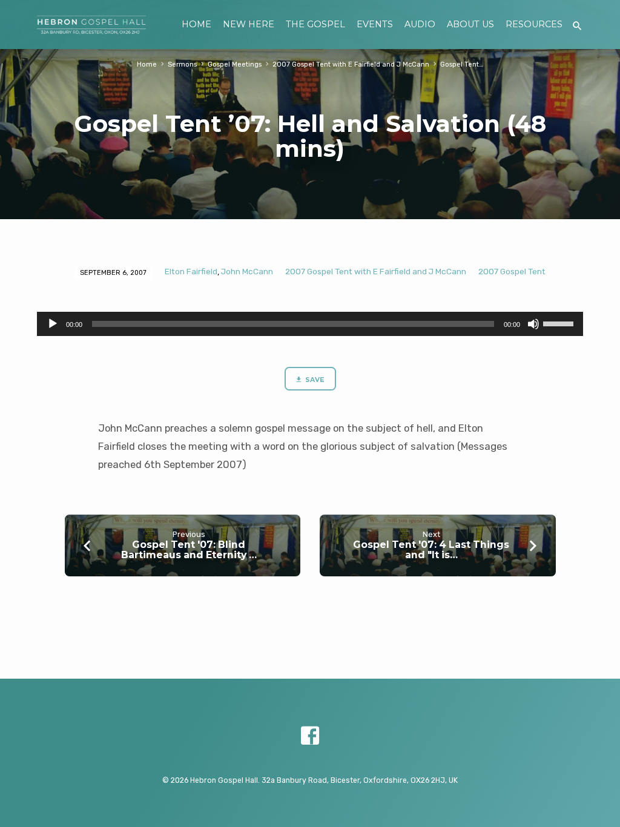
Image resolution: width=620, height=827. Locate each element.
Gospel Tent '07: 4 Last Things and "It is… (431, 550)
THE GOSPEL (315, 24)
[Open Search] (577, 26)
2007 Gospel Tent (512, 271)
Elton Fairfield (191, 271)
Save (314, 380)
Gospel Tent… (461, 64)
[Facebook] (310, 736)
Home (147, 64)
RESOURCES (534, 24)
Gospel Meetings (235, 64)
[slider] (560, 323)
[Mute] (533, 324)
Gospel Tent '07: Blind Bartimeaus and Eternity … (189, 550)
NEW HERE (248, 24)
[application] (309, 324)
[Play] (53, 324)
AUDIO (419, 24)
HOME (196, 24)
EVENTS (375, 24)
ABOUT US (470, 24)
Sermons (182, 64)
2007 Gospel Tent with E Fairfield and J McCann (350, 64)
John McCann (247, 271)
